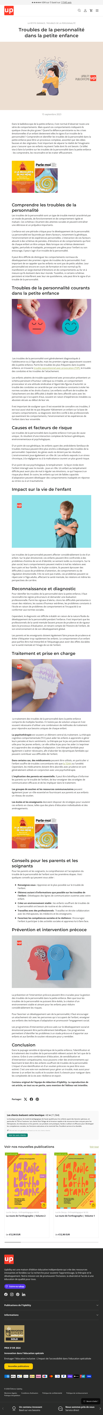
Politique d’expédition (12, 1395)
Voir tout (94, 1146)
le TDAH (67, 763)
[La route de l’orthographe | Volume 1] (76, 1181)
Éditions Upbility (16, 1389)
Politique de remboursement (77, 1393)
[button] (91, 10)
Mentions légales (10, 1393)
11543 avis (66, 2)
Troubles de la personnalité (61, 23)
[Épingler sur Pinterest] (37, 1099)
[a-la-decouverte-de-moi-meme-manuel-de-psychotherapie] (23, 160)
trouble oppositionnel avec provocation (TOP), (57, 368)
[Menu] (97, 10)
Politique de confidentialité (52, 1393)
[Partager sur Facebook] (31, 1099)
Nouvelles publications (18, 1366)
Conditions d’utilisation (29, 1393)
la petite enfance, (37, 23)
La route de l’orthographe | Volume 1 (75, 1215)
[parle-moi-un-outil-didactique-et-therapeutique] (46, 160)
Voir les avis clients (17, 1135)
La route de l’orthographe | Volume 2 (25, 1215)
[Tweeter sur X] (25, 1099)
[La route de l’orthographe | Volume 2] (27, 1181)
